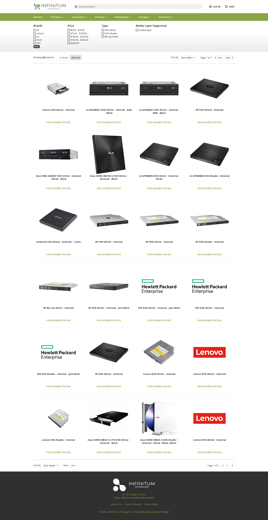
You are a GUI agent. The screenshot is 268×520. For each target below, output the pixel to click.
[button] (227, 465)
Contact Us (115, 504)
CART (232, 6)
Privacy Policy (151, 504)
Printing (99, 17)
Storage (143, 17)
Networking (121, 17)
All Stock (75, 57)
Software (56, 17)
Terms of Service (132, 504)
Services (37, 17)
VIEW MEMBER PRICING (58, 122)
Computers (78, 17)
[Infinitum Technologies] (50, 6)
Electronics (165, 17)
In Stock (64, 57)
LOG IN (216, 6)
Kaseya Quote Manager (157, 511)
